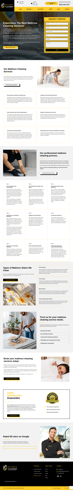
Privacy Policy (67, 488)
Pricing (46, 477)
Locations (40, 9)
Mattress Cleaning (37, 475)
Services (29, 9)
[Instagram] (60, 476)
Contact (67, 9)
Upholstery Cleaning (38, 473)
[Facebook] (58, 476)
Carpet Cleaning (37, 471)
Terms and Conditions (56, 488)
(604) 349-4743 (64, 4)
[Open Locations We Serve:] (16, 481)
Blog (58, 9)
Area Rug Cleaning (37, 469)
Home (20, 9)
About (50, 9)
